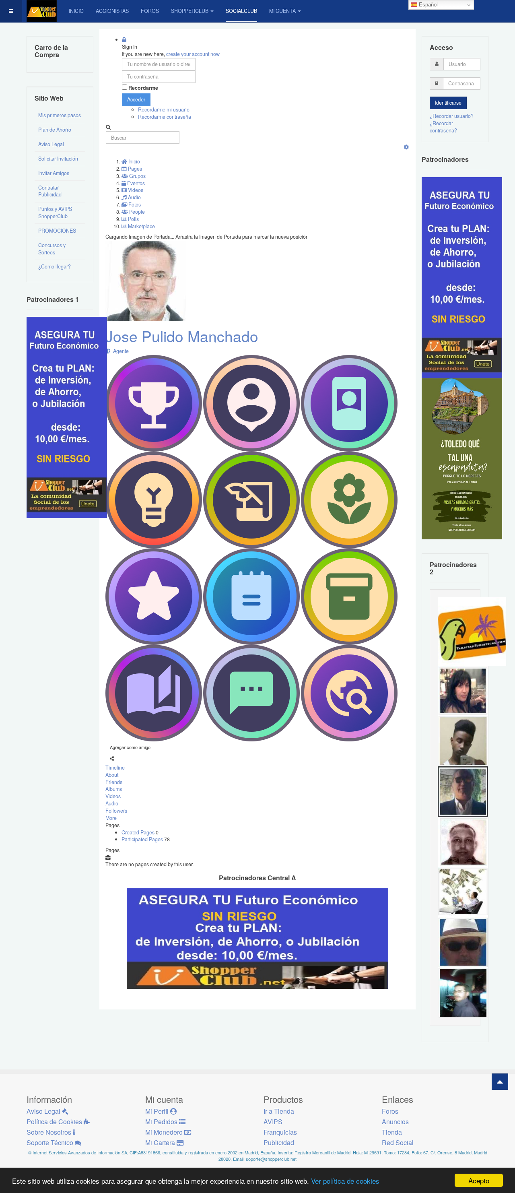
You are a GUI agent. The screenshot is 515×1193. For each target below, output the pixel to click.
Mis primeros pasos (59, 115)
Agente (120, 351)
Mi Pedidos (162, 1121)
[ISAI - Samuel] (463, 740)
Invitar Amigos (53, 173)
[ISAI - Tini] (463, 690)
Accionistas (112, 10)
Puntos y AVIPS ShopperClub (55, 212)
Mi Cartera (161, 1142)
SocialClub (241, 10)
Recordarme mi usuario (164, 109)
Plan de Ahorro (54, 129)
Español (427, 5)
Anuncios (395, 1121)
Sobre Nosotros (50, 1132)
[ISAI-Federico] (463, 891)
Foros (150, 10)
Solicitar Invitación (58, 158)
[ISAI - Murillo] (463, 992)
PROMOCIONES (57, 230)
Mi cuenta (282, 10)
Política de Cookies (55, 1121)
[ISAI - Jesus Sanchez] (463, 791)
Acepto (478, 1180)
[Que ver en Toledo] (462, 458)
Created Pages (139, 832)
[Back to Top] (500, 1081)
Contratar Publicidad (50, 191)
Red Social (398, 1142)
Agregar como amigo (130, 747)
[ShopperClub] (42, 11)
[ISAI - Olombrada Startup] (462, 277)
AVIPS (273, 1121)
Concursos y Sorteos (52, 248)
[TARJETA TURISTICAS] (472, 631)
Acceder (136, 99)
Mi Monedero (164, 1132)
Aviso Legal (51, 144)
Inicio (76, 10)
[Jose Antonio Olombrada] (67, 417)
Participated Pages (143, 839)
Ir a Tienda (279, 1111)
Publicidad (279, 1142)
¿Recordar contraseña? (443, 127)
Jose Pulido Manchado (181, 336)
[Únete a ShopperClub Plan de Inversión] (257, 937)
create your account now (193, 54)
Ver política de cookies (345, 1181)
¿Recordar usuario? (452, 116)
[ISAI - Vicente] (463, 941)
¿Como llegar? (54, 266)
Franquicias (280, 1132)
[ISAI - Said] (463, 841)
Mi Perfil (157, 1111)
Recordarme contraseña (164, 116)
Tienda (392, 1132)
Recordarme (143, 88)
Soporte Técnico (51, 1142)
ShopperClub (189, 10)
